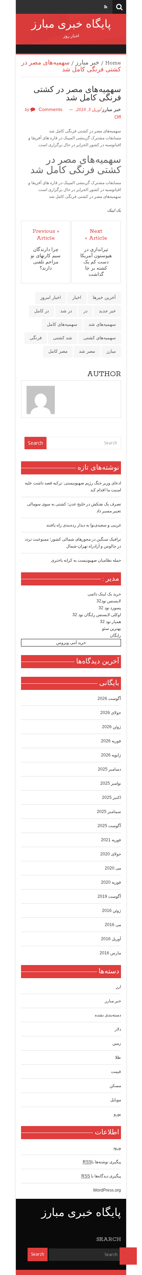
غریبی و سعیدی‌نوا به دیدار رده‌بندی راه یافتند (83, 525)
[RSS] (105, 6)
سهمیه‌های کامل (62, 324)
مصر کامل (58, 351)
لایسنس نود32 (109, 601)
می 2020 (113, 868)
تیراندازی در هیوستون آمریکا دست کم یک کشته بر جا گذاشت (96, 262)
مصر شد (87, 351)
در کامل (41, 310)
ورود (117, 1147)
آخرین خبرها (104, 297)
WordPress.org (107, 1190)
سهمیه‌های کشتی (99, 337)
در (85, 310)
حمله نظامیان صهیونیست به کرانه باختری (86, 560)
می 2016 (113, 924)
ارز (118, 986)
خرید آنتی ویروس (71, 642)
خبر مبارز (87, 63)
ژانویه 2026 (111, 755)
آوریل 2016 (111, 938)
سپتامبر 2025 (109, 811)
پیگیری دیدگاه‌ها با (101, 1176)
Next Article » (96, 235)
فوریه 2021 (111, 839)
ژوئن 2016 (111, 910)
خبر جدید (107, 310)
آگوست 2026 (109, 698)
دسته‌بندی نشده (108, 1015)
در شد (66, 310)
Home (113, 63)
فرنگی (36, 337)
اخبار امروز (50, 297)
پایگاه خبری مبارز (71, 25)
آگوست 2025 (109, 825)
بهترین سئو (111, 628)
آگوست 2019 (109, 896)
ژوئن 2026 (111, 726)
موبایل (115, 1099)
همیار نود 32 (110, 621)
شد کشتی (62, 337)
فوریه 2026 (111, 741)
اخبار (76, 297)
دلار (118, 1029)
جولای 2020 (110, 854)
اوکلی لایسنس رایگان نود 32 (96, 614)
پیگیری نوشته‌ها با (102, 1161)
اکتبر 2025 (111, 797)
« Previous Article (45, 235)
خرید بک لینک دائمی (104, 594)
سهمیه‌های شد (102, 324)
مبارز (111, 351)
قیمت (116, 1071)
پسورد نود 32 (110, 607)
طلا (118, 1057)
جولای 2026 (110, 712)
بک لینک (114, 210)
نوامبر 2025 (110, 783)
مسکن (115, 1085)
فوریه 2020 (111, 882)
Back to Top (128, 1256)
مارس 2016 (110, 953)
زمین (116, 1043)
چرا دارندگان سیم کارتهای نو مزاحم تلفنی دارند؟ (46, 259)
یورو (117, 1114)
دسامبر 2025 (109, 769)
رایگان (115, 635)
